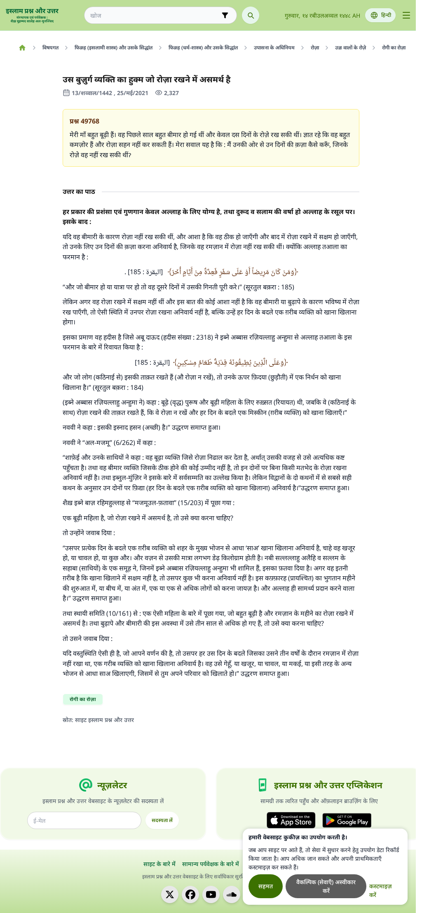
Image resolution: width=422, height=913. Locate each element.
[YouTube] (211, 894)
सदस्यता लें (162, 820)
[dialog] (325, 867)
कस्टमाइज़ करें (380, 890)
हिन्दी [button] (386, 15)
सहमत (265, 886)
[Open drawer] (406, 15)
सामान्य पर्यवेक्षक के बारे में (210, 864)
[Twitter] (169, 894)
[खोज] (250, 15)
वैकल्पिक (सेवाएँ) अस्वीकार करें (326, 886)
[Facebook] (190, 894)
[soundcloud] (231, 894)
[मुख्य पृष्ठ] (22, 48)
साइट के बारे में (159, 864)
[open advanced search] (225, 15)
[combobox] (154, 15)
